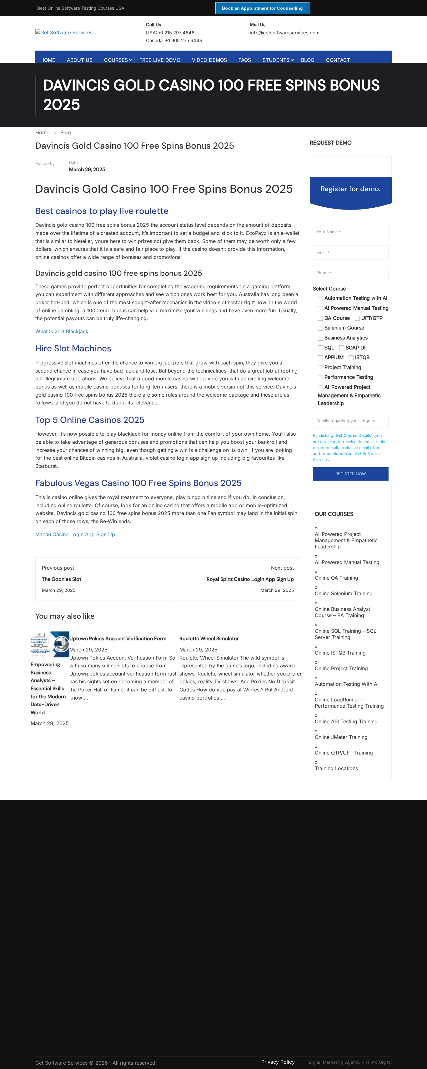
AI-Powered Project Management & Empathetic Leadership (346, 540)
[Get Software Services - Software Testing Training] (83, 32)
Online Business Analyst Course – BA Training (342, 612)
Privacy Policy (278, 1062)
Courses (116, 60)
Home (47, 60)
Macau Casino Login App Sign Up (75, 534)
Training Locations (336, 768)
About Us (80, 60)
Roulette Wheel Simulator (209, 638)
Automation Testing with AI (347, 684)
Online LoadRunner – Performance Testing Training (349, 702)
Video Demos (209, 60)
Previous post (58, 568)
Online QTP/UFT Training (344, 753)
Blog (307, 60)
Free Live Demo (159, 60)
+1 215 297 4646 (176, 33)
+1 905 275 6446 (183, 40)
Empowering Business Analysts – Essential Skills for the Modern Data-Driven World (48, 688)
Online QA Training (336, 578)
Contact (338, 60)
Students (276, 60)
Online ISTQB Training (340, 653)
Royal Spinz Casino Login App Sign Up (250, 579)
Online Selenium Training (344, 593)
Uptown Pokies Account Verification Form (118, 638)
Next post (282, 568)
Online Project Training (341, 668)
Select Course (329, 288)
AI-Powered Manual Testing (347, 562)
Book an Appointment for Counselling (262, 8)
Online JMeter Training (341, 737)
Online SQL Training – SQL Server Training (345, 634)
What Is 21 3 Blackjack (61, 331)
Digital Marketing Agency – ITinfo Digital (350, 1062)
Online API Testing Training (346, 721)
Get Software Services (62, 1063)
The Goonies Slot (61, 579)
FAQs (245, 60)
